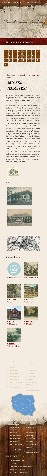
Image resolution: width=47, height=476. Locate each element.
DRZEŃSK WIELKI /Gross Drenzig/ (21, 466)
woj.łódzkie (13, 370)
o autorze (30, 2)
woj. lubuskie (30, 365)
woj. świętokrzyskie (16, 382)
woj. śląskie (29, 379)
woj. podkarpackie (15, 376)
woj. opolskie (30, 373)
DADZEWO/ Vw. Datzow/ (18, 460)
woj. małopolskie (31, 370)
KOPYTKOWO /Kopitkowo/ (18, 472)
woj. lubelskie (30, 362)
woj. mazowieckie (15, 373)
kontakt (29, 7)
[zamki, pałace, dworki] (23, 19)
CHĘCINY (13, 463)
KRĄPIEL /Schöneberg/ (17, 469)
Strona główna (12, 2)
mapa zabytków (12, 7)
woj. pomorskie (14, 379)
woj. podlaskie (30, 376)
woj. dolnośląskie (15, 362)
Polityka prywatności (16, 12)
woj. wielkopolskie (15, 388)
